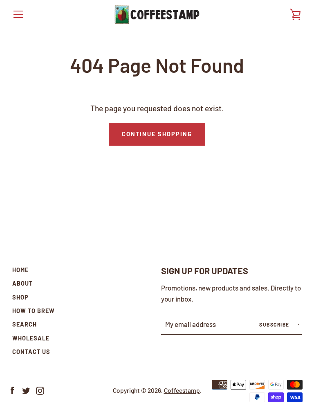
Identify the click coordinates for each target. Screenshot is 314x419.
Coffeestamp (182, 390)
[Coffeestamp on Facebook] (12, 389)
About (22, 283)
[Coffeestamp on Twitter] (26, 389)
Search (24, 324)
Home (20, 269)
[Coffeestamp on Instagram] (40, 389)
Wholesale (30, 338)
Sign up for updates (204, 270)
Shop (20, 297)
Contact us (31, 351)
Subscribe (275, 324)
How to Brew (33, 310)
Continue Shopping (157, 134)
